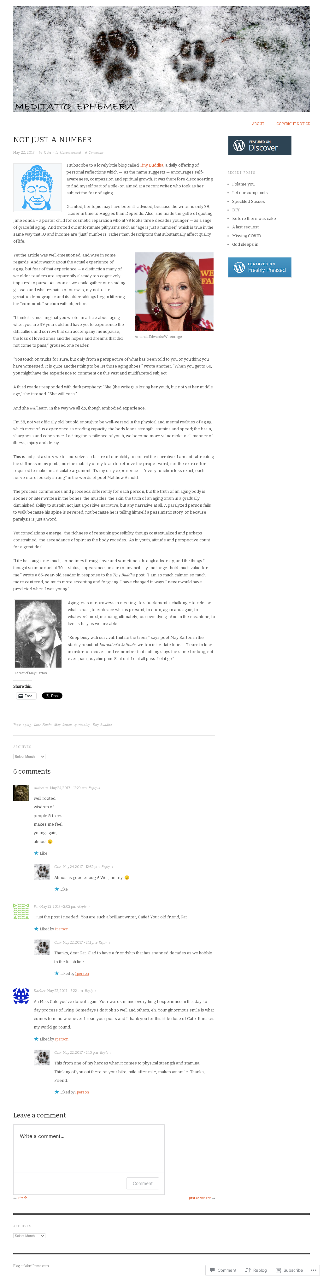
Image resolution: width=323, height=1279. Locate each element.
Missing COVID (246, 235)
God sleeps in (245, 244)
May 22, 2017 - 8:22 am (65, 991)
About (258, 124)
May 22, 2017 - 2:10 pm (80, 1053)
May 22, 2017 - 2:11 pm (80, 942)
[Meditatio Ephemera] (161, 55)
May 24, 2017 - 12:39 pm (81, 867)
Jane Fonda (43, 724)
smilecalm (41, 787)
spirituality (82, 724)
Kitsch (22, 1198)
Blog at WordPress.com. (31, 1266)
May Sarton (63, 724)
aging (27, 724)
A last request (245, 227)
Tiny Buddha (151, 165)
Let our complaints (250, 192)
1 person (61, 929)
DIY (236, 210)
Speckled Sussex (248, 201)
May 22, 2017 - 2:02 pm (58, 907)
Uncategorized (70, 152)
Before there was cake (254, 218)
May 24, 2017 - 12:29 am (68, 788)
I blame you (243, 184)
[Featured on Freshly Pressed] (260, 267)
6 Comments (94, 152)
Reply (93, 787)
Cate (47, 152)
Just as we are (200, 1198)
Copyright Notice (293, 124)
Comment (143, 1183)
